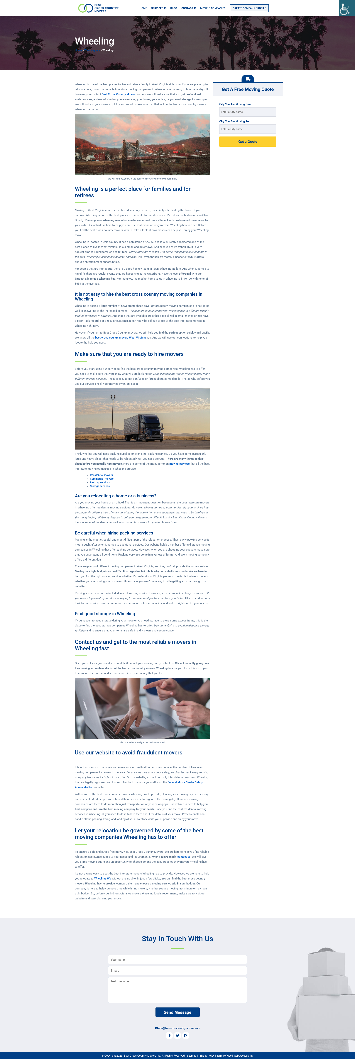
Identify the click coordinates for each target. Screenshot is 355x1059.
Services (157, 8)
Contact (187, 8)
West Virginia (92, 50)
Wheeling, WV (102, 878)
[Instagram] (186, 1035)
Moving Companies (213, 8)
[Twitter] (177, 1035)
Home (143, 8)
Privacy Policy (206, 1055)
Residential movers (101, 475)
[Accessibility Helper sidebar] (347, 8)
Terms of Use (224, 1055)
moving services (179, 463)
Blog (173, 8)
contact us (183, 856)
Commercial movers (102, 478)
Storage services (100, 486)
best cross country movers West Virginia (120, 337)
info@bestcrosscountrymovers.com (179, 1028)
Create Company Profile (249, 8)
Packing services (100, 482)
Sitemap (191, 1055)
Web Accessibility (243, 1055)
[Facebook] (169, 1035)
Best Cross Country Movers (119, 94)
